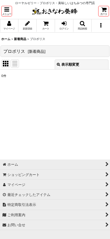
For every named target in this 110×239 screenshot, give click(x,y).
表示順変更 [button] (70, 64)
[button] (6, 11)
